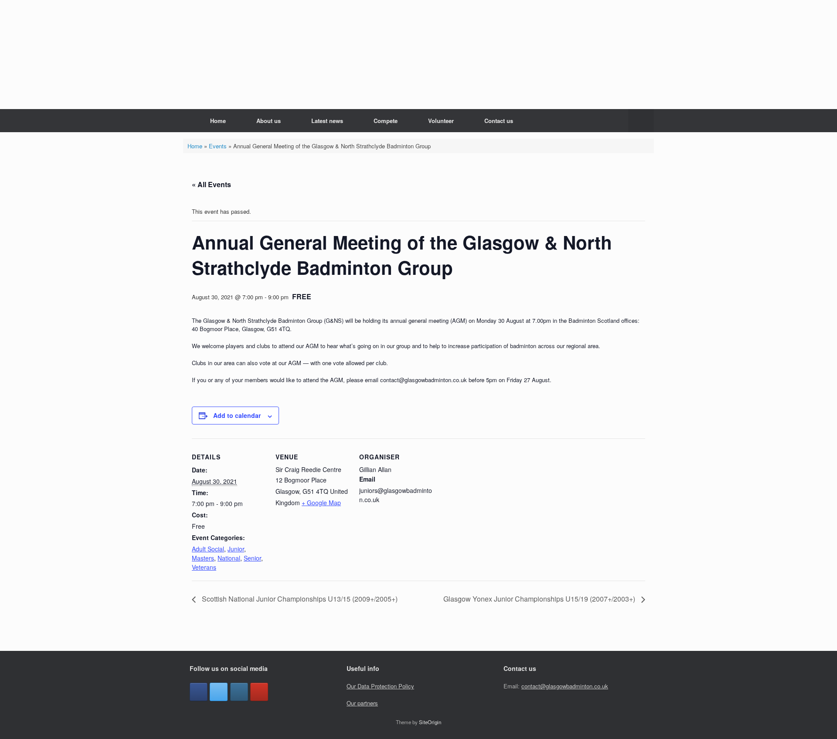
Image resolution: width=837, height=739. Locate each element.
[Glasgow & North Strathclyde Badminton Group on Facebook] (199, 692)
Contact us (498, 120)
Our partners (362, 703)
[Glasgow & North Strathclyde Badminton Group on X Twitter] (219, 692)
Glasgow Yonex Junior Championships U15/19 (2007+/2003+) (540, 599)
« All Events (211, 184)
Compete (386, 120)
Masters (203, 558)
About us (268, 120)
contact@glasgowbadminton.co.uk (564, 686)
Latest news (327, 120)
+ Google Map (321, 502)
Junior (236, 548)
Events (218, 146)
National (229, 558)
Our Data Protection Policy (380, 686)
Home (218, 120)
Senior (252, 558)
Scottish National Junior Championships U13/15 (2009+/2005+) (299, 599)
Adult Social (208, 548)
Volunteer (441, 120)
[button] (641, 120)
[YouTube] (259, 692)
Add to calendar (237, 415)
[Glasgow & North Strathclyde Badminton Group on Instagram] (239, 692)
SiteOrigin (430, 721)
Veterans (204, 567)
